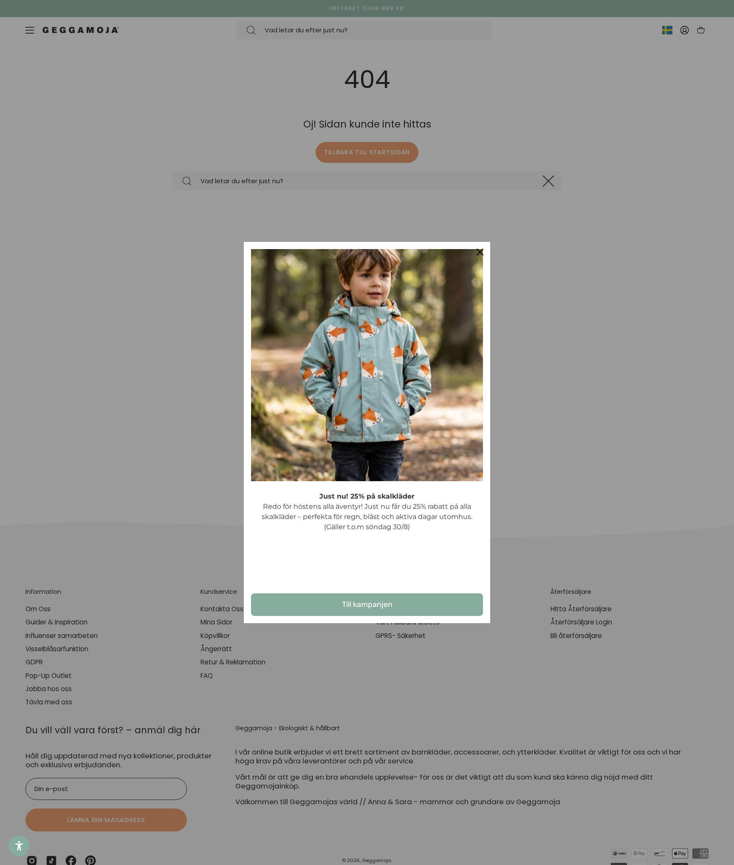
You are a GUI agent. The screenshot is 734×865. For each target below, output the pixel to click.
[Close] (480, 252)
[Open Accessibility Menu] (19, 845)
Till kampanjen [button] (367, 604)
